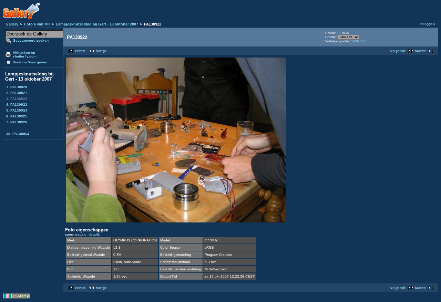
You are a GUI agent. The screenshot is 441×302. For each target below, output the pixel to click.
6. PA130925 (16, 116)
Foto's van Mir (37, 24)
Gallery (12, 24)
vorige (101, 51)
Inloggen (427, 24)
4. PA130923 (16, 104)
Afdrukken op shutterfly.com (25, 54)
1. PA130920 (16, 87)
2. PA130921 (16, 93)
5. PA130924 (16, 110)
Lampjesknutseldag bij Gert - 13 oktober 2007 (97, 24)
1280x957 (358, 41)
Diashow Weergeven (30, 62)
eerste (80, 51)
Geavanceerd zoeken (31, 40)
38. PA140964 (17, 134)
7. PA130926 (16, 122)
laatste (421, 51)
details (94, 234)
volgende (398, 51)
